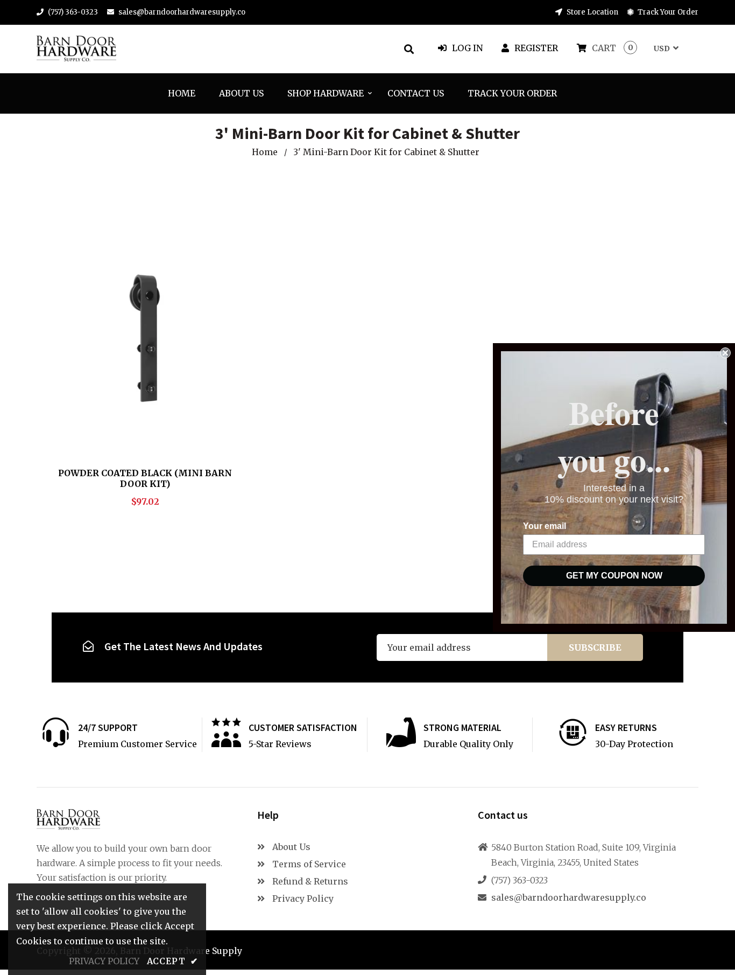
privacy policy (104, 961)
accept (172, 961)
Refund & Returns (309, 881)
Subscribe (595, 647)
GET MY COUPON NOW (614, 575)
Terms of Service (308, 864)
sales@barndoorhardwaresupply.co (181, 12)
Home (265, 152)
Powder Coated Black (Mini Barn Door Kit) (145, 478)
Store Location (591, 12)
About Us (290, 846)
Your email (544, 526)
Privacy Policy (302, 898)
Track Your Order (667, 12)
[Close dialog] (725, 352)
